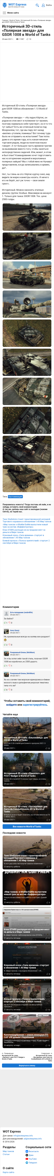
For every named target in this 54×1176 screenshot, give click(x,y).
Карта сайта (8, 1172)
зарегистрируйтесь (35, 704)
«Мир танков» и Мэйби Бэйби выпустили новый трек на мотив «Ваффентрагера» (25, 525)
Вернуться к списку (27, 1066)
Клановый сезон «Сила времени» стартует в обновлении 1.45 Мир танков (23, 536)
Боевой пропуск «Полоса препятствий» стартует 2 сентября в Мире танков (26, 541)
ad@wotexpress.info (33, 1139)
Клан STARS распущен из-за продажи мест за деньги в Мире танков (24, 531)
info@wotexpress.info (23, 1136)
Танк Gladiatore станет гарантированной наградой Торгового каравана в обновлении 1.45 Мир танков (27, 520)
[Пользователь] (6, 613)
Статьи (6, 1154)
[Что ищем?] (37, 5)
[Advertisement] (27, 576)
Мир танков (8, 1151)
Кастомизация (15, 496)
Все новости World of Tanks (27, 826)
